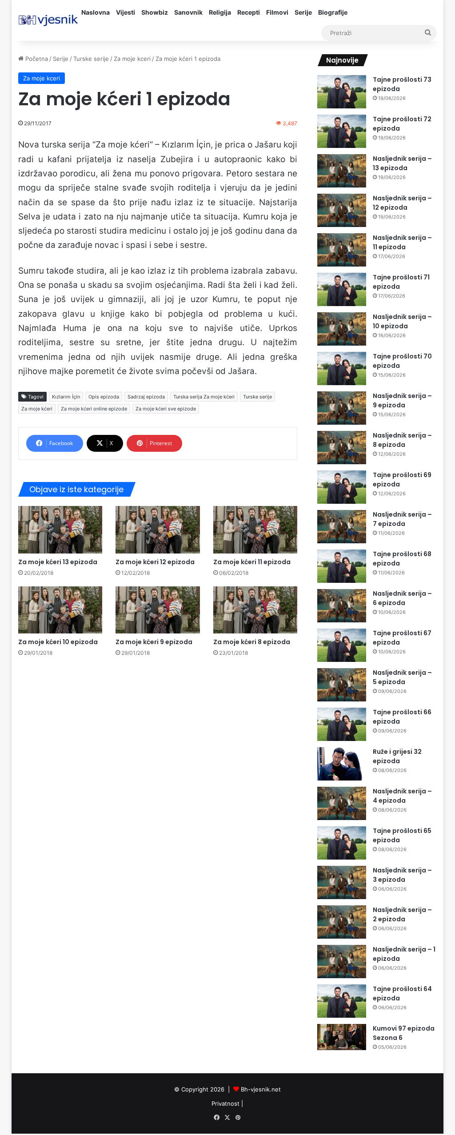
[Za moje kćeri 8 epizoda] (255, 610)
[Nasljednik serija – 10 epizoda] (341, 329)
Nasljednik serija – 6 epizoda (402, 598)
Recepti (248, 12)
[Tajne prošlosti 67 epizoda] (341, 645)
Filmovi (277, 12)
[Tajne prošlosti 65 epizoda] (341, 843)
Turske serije (91, 58)
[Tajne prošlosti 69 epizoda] (341, 487)
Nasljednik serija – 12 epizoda (402, 203)
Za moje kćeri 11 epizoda (252, 562)
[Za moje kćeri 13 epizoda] (60, 530)
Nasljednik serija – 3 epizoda (402, 875)
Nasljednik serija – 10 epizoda (402, 321)
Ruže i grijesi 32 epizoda (397, 756)
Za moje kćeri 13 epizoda (57, 562)
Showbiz (154, 12)
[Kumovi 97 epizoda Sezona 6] (341, 1037)
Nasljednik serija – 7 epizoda (402, 519)
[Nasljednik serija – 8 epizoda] (341, 447)
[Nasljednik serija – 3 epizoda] (341, 882)
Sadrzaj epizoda (146, 397)
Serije (303, 12)
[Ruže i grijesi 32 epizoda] (341, 764)
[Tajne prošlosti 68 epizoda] (341, 566)
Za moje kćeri (36, 409)
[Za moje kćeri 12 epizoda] (158, 530)
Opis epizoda (103, 397)
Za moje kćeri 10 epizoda (58, 641)
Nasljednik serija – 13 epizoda (402, 163)
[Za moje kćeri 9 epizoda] (158, 610)
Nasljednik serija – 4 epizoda (402, 796)
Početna (36, 58)
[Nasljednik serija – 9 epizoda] (341, 408)
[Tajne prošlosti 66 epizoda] (341, 724)
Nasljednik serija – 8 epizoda (402, 440)
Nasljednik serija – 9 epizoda (402, 400)
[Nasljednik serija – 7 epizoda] (341, 526)
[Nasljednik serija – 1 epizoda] (341, 961)
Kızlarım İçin (66, 397)
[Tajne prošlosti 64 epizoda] (341, 1001)
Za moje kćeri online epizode (94, 409)
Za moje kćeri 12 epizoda (155, 562)
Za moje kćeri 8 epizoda (251, 641)
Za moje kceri (132, 58)
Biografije (332, 12)
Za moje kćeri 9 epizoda (154, 641)
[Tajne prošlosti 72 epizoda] (341, 131)
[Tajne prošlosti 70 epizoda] (341, 368)
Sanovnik (188, 12)
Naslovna (95, 12)
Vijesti (125, 12)
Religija (220, 12)
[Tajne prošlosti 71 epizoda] (341, 289)
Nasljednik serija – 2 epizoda (402, 914)
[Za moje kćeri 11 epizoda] (255, 530)
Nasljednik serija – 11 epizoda (402, 242)
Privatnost (225, 1103)
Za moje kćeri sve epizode (166, 409)
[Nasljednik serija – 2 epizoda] (341, 922)
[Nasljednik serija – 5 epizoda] (341, 684)
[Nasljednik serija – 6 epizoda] (341, 605)
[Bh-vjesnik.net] (48, 20)
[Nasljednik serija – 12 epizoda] (341, 210)
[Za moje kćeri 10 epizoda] (60, 610)
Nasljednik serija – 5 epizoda (402, 677)
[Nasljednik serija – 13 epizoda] (341, 170)
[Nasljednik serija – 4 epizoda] (341, 803)
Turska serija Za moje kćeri (204, 397)
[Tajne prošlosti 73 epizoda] (341, 91)
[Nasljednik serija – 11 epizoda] (341, 250)
